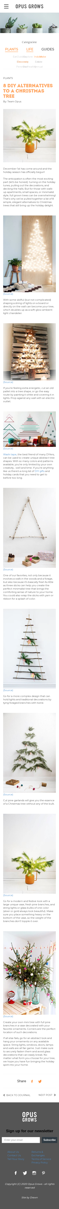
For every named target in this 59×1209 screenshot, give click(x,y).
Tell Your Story (15, 1159)
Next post (46, 1094)
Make (42, 56)
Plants (11, 49)
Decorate (22, 61)
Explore (28, 56)
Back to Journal (18, 1095)
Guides (48, 49)
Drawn (34, 1197)
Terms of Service (41, 1159)
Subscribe (49, 1140)
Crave (38, 61)
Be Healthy (29, 66)
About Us (13, 1151)
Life (29, 49)
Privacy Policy (39, 1162)
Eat (15, 56)
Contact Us (14, 1155)
